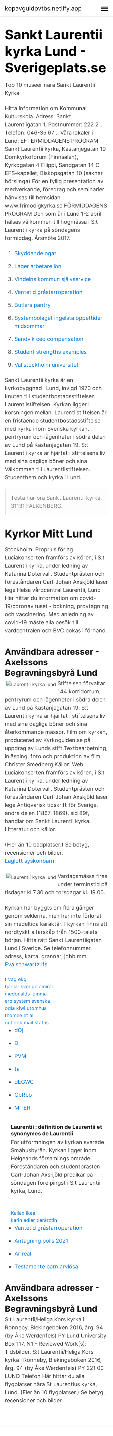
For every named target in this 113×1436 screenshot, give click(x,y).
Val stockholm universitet (46, 365)
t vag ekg (16, 979)
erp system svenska (27, 1001)
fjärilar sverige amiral (29, 986)
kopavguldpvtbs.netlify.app (43, 8)
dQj (18, 1030)
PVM (20, 1056)
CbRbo (23, 1095)
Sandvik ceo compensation (48, 339)
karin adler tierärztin (34, 1220)
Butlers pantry (32, 305)
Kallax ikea (23, 1213)
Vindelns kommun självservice (52, 279)
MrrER (22, 1107)
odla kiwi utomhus (25, 1008)
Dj (17, 1043)
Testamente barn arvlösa (46, 1266)
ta (17, 1069)
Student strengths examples (50, 352)
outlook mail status (27, 1022)
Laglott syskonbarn (29, 861)
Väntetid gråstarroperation (48, 292)
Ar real (22, 1253)
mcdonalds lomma (26, 994)
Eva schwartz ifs (26, 964)
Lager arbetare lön (37, 266)
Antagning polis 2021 (41, 1241)
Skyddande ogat (35, 253)
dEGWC (24, 1082)
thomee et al (19, 1015)
